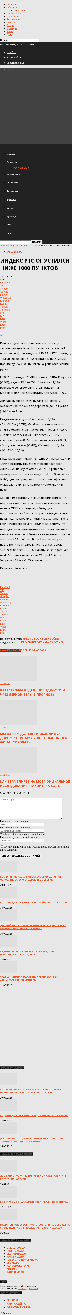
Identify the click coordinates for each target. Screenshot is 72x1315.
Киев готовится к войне (40, 639)
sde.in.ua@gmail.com (28, 1288)
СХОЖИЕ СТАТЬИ (10, 650)
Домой (4, 245)
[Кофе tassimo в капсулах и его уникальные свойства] (8, 1196)
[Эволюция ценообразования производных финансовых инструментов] (8, 971)
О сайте (11, 52)
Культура (12, 28)
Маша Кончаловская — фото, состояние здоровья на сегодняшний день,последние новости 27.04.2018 (35, 1226)
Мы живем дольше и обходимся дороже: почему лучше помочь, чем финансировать (34, 738)
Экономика (13, 16)
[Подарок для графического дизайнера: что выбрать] (8, 897)
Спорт (10, 25)
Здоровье (12, 22)
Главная (11, 4)
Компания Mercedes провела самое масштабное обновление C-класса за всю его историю (30, 878)
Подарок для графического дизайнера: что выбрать (34, 902)
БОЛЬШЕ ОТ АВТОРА (33, 650)
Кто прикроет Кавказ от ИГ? (42, 642)
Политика (19, 10)
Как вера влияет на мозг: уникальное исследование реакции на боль (35, 783)
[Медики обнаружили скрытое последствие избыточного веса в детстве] (8, 946)
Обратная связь (16, 63)
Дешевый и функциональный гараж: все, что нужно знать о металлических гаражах (33, 927)
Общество (12, 7)
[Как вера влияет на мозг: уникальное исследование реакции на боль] (18, 771)
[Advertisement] (36, 107)
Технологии (13, 19)
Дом (9, 34)
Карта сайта (14, 58)
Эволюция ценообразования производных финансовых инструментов (28, 979)
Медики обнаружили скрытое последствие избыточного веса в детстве (27, 953)
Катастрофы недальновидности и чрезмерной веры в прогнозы (32, 692)
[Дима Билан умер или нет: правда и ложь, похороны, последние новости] (8, 1170)
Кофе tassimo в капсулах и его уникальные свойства (34, 1201)
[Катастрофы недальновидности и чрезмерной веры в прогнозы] (18, 680)
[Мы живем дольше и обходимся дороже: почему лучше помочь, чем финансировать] (18, 724)
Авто (10, 31)
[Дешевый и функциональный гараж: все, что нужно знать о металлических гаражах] (8, 920)
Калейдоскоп (14, 13)
